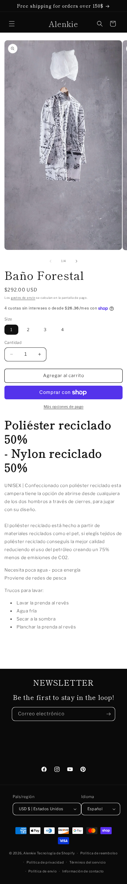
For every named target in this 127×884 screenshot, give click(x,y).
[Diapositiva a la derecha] (76, 261)
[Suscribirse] (108, 714)
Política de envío (42, 871)
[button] (11, 23)
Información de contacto (83, 871)
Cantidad (13, 342)
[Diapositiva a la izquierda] (50, 261)
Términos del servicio (87, 862)
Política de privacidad (45, 862)
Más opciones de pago (64, 406)
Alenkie (29, 853)
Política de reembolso (99, 853)
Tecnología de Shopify (56, 853)
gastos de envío (23, 297)
